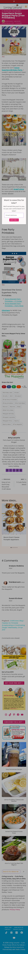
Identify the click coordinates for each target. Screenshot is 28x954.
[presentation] (14, 519)
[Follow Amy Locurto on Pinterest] (20, 470)
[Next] (24, 525)
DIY (11, 396)
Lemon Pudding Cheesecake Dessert (14, 800)
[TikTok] (6, 932)
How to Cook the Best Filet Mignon (14, 864)
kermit (12, 407)
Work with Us (18, 927)
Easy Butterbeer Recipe (14, 769)
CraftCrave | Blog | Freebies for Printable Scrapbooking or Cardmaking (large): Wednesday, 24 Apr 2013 (13, 625)
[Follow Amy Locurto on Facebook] (7, 470)
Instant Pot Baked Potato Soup (14, 832)
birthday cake (7, 392)
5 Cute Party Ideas (21, 482)
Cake (16, 392)
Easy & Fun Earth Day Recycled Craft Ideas (6, 484)
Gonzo (5, 407)
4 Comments (18, 23)
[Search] (23, 871)
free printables (8, 403)
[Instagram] (16, 932)
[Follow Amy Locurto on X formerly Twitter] (10, 470)
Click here (6, 310)
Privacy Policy (14, 910)
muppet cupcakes (9, 417)
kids (19, 407)
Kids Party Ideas (8, 410)
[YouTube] (14, 938)
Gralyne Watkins (16, 566)
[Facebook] (21, 932)
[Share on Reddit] (19, 386)
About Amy (8, 927)
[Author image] (3, 21)
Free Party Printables (10, 399)
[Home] (2, 11)
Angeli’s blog (19, 189)
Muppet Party (7, 421)
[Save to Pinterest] (4, 386)
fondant (18, 396)
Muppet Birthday (8, 414)
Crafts (5, 396)
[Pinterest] (11, 932)
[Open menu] (26, 6)
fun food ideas (20, 403)
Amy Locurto (10, 21)
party (16, 421)
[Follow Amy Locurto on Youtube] (17, 470)
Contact (8, 929)
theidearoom (15, 582)
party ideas (7, 424)
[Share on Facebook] (9, 386)
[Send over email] (14, 386)
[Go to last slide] (4, 525)
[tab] (12, 547)
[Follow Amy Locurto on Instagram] (14, 470)
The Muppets (17, 424)
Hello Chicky (20, 949)
